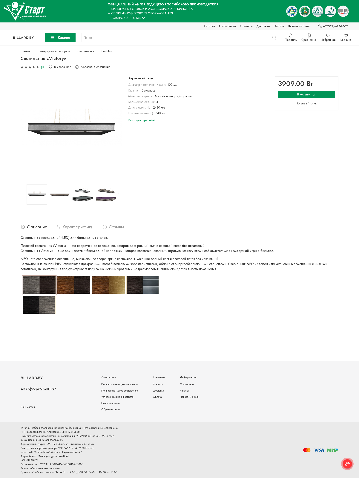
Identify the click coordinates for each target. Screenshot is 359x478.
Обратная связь (110, 409)
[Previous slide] (26, 127)
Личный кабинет (299, 26)
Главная (25, 51)
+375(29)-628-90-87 (335, 26)
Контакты (246, 26)
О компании (227, 26)
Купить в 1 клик (307, 103)
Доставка (263, 26)
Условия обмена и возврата (117, 397)
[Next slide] (116, 127)
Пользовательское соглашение (119, 390)
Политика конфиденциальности (119, 384)
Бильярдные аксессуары (54, 51)
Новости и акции (110, 403)
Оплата (279, 26)
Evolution (107, 51)
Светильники (85, 51)
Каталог (209, 26)
